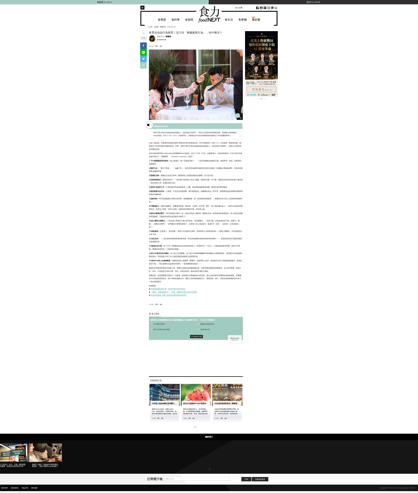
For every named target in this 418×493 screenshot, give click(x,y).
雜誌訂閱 (25, 488)
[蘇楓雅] (152, 38)
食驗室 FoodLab (104, 2)
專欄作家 (163, 27)
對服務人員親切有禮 (207, 324)
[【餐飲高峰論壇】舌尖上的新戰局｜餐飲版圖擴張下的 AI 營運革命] (261, 64)
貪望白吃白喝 (204, 329)
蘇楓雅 (168, 36)
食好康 (256, 20)
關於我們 (5, 488)
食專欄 (242, 20)
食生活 (229, 20)
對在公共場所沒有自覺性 (161, 329)
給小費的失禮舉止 (159, 324)
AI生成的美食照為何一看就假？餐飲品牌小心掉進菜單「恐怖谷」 (240, 403)
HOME (150, 27)
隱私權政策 (15, 488)
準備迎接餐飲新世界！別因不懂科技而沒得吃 (168, 289)
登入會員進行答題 (196, 336)
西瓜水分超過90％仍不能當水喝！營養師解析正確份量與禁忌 (207, 403)
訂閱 (246, 479)
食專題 (162, 20)
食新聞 (189, 20)
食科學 (175, 20)
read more (235, 340)
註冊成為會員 (260, 479)
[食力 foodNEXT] (209, 14)
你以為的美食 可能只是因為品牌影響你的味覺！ (169, 295)
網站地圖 (34, 488)
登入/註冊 (238, 8)
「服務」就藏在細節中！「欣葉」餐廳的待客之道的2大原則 (174, 292)
